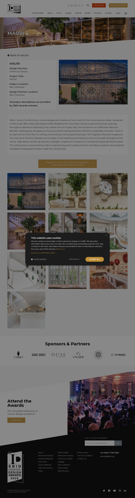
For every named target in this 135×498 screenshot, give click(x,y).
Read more (60, 249)
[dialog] (67, 249)
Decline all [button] (74, 259)
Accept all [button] (94, 259)
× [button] (106, 235)
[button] (67, 253)
